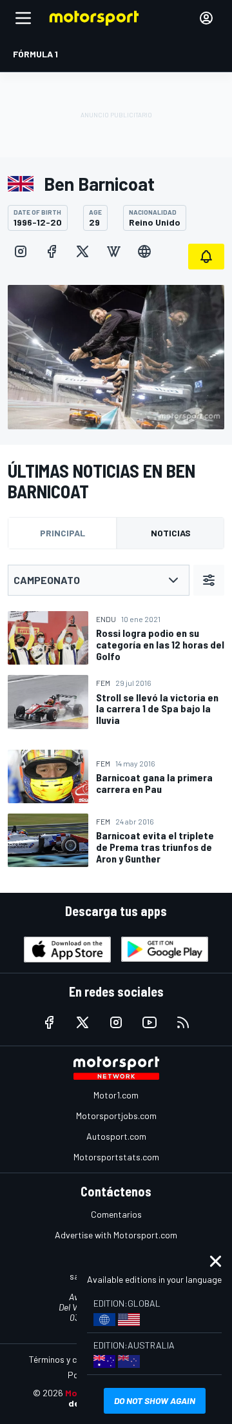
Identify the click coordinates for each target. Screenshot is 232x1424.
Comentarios (116, 1214)
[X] (82, 251)
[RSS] (183, 1022)
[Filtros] (208, 580)
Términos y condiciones (74, 1359)
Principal (62, 532)
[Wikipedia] (113, 251)
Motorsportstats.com (116, 1156)
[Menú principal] (23, 18)
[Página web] (144, 251)
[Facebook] (51, 251)
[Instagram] (21, 251)
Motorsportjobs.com (116, 1115)
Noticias (171, 532)
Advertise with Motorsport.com (116, 1234)
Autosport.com (116, 1136)
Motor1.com (116, 1094)
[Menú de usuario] (206, 18)
